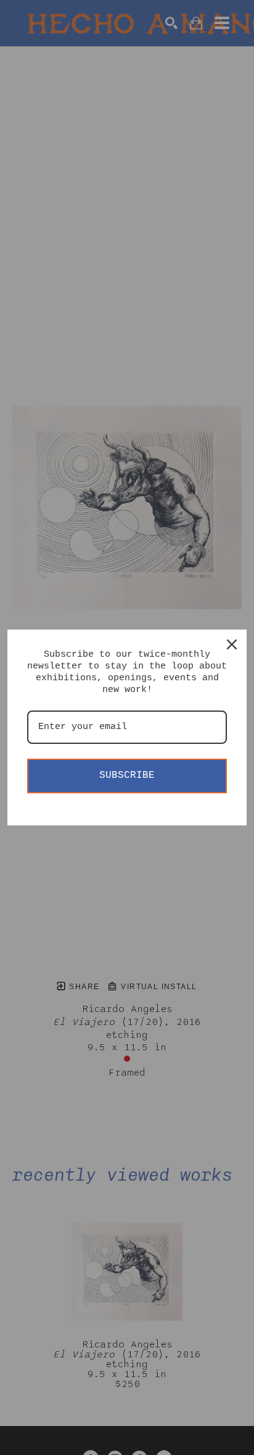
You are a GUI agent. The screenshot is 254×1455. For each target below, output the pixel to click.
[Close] (232, 644)
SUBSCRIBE (127, 775)
